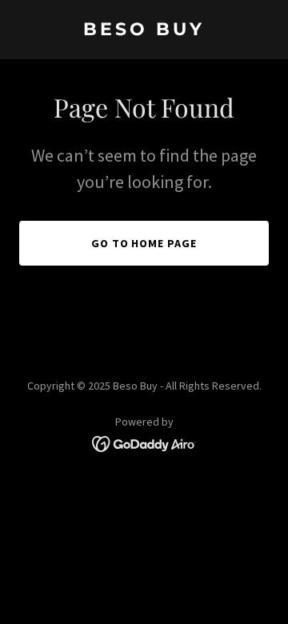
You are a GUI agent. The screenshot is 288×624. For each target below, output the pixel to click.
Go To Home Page (144, 243)
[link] (144, 30)
